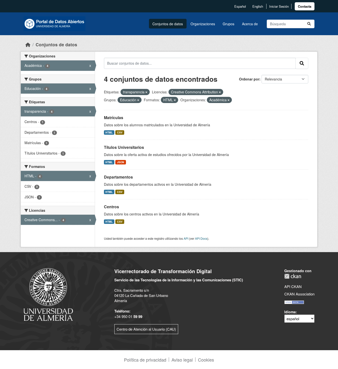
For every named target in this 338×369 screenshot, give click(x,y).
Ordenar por (249, 79)
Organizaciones (203, 23)
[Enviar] (309, 24)
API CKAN (293, 286)
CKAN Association (299, 293)
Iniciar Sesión (279, 6)
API (186, 238)
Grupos (228, 23)
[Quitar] (146, 92)
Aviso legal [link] (182, 359)
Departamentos (118, 177)
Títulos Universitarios (124, 147)
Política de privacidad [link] (145, 359)
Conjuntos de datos (167, 23)
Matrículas (113, 117)
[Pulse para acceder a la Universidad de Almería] (48, 293)
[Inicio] (27, 44)
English (257, 6)
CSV (119, 132)
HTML (109, 132)
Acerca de (250, 23)
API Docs (201, 238)
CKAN (292, 276)
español (240, 6)
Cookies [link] (206, 359)
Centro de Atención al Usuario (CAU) (146, 329)
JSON (120, 162)
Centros (111, 207)
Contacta (304, 6)
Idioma (290, 311)
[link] (304, 6)
